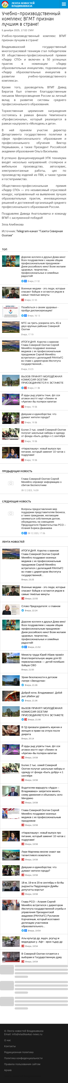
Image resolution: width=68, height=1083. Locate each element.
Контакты (10, 1046)
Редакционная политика (18, 1052)
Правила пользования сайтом (22, 1064)
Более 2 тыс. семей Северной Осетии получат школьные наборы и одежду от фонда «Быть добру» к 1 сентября (43, 432)
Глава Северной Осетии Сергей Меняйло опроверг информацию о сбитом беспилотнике (41, 482)
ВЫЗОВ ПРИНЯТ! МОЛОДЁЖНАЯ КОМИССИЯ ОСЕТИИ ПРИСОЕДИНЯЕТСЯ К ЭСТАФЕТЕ (42, 379)
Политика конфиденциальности (23, 1058)
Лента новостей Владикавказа (22, 1076)
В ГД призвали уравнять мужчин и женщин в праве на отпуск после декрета (41, 731)
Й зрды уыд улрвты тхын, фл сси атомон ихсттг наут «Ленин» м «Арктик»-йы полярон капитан (40, 398)
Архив (8, 1070)
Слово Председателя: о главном (40, 606)
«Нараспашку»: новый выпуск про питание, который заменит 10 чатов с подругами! (43, 451)
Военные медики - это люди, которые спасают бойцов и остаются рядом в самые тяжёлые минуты (43, 291)
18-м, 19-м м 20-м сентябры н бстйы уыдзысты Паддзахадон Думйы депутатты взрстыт (42, 886)
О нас (7, 1040)
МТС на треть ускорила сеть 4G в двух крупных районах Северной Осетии (41, 326)
